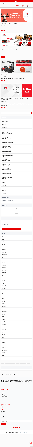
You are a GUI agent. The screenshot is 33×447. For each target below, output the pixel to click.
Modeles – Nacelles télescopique (16, 165)
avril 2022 (16, 319)
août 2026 (16, 236)
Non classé (3, 182)
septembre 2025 (16, 254)
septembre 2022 (16, 311)
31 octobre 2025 (4, 25)
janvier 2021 (16, 344)
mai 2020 (16, 357)
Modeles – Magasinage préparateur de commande (16, 156)
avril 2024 (16, 280)
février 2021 (16, 342)
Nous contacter (3, 411)
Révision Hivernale (6, 75)
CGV (18, 432)
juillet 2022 (16, 314)
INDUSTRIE (2, 397)
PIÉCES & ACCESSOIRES (5, 396)
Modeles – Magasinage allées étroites (16, 151)
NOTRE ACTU (2, 400)
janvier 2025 (16, 265)
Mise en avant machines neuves (6, 130)
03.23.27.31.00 (17, 1)
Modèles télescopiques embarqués (16, 181)
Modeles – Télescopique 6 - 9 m (16, 173)
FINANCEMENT (4, 395)
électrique (3, 374)
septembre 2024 (16, 272)
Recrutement (4, 185)
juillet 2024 (16, 275)
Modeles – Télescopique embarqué (16, 177)
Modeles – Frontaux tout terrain (16, 147)
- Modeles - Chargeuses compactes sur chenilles (16, 134)
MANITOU (2, 406)
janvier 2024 (16, 285)
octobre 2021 (16, 329)
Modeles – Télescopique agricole (16, 174)
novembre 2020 (16, 347)
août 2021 (16, 332)
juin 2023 (16, 296)
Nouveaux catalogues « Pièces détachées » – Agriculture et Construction (14, 48)
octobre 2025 (16, 252)
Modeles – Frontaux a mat (16, 143)
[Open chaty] (31, 443)
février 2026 (16, 246)
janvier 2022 (16, 324)
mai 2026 (16, 241)
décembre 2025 (16, 249)
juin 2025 (16, 259)
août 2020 (16, 352)
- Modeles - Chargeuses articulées (16, 133)
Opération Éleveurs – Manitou (9, 23)
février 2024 (16, 283)
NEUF (2, 393)
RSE (1, 412)
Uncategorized (4, 193)
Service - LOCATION (4, 188)
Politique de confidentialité (14, 432)
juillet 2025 (16, 257)
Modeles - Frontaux (5, 137)
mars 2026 (16, 244)
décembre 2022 (16, 306)
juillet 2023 (16, 295)
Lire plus (3, 30)
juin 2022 (16, 316)
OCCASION (3, 392)
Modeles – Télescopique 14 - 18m (16, 172)
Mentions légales (8, 432)
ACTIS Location (3, 405)
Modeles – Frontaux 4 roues (16, 141)
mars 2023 (16, 301)
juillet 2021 (16, 334)
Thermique (13, 374)
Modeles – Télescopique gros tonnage (16, 178)
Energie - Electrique (5, 121)
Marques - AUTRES (4, 124)
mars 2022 (16, 321)
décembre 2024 (16, 267)
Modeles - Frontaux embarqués (16, 138)
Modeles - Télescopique (5, 168)
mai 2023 (16, 298)
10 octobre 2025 (4, 76)
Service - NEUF (4, 190)
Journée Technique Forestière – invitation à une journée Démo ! (14, 99)
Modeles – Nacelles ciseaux (16, 164)
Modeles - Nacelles (5, 159)
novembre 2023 (16, 288)
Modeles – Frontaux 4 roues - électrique (16, 142)
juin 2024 (16, 277)
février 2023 (16, 303)
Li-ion (10, 374)
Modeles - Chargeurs (5, 132)
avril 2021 (16, 339)
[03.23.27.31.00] (13, 1)
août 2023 (16, 293)
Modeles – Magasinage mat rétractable (16, 155)
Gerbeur (7, 374)
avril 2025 (16, 262)
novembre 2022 (16, 308)
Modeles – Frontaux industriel (16, 146)
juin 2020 (16, 355)
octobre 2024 (16, 270)
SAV (2, 187)
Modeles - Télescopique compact (16, 169)
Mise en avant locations (5, 129)
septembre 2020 (16, 350)
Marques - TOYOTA (4, 127)
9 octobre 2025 (4, 101)
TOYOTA (2, 407)
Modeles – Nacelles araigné (16, 160)
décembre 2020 (16, 345)
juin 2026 (16, 239)
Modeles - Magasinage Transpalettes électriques (16, 150)
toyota (17, 374)
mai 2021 (16, 337)
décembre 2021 (16, 326)
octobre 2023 (16, 290)
